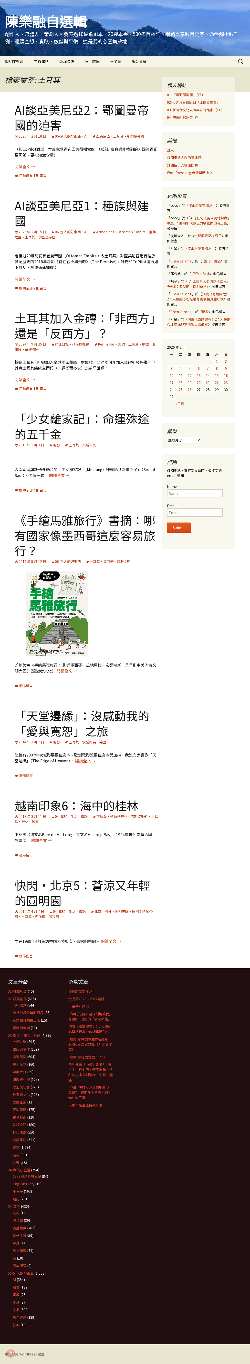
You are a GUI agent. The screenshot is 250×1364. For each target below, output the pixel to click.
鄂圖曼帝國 (135, 136)
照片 (16, 1243)
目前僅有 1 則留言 (32, 175)
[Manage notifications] (11, 1353)
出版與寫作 (21, 1049)
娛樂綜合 (19, 1071)
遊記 (84, 816)
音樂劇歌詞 (21, 1027)
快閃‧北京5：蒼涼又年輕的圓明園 (82, 892)
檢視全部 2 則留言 (32, 288)
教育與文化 (21, 1094)
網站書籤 (139, 61)
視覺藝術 (19, 1117)
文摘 (16, 1309)
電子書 (115, 61)
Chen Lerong (181, 261)
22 (217, 382)
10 (172, 375)
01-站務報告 (17, 991)
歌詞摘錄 (66, 61)
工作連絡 (41, 61)
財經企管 (19, 1124)
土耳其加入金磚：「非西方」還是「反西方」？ (85, 325)
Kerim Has (106, 344)
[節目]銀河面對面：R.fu (86, 1057)
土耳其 (118, 136)
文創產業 (19, 1102)
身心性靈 (19, 1132)
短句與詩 (19, 1317)
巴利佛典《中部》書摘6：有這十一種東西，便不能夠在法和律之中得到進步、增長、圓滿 (90, 1072)
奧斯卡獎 (89, 444)
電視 (16, 1154)
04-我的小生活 (66, 816)
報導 (16, 1294)
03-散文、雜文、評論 (24, 1035)
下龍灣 (101, 816)
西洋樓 (40, 916)
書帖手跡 (19, 1235)
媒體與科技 (21, 1079)
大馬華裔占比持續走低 (85, 1105)
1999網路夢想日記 (27, 1176)
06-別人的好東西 (68, 136)
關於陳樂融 (14, 61)
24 (172, 389)
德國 (102, 741)
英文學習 (19, 1250)
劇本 (16, 1212)
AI (85, 136)
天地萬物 (19, 1064)
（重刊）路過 (211, 261)
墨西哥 (108, 561)
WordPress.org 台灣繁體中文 (189, 172)
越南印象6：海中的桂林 (76, 805)
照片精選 (92, 61)
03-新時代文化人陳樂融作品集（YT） (195, 109)
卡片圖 (18, 1220)
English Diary (23, 1183)
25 (181, 389)
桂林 (24, 821)
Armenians (105, 231)
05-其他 (14, 1206)
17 (172, 382)
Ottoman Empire (132, 231)
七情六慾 (19, 1041)
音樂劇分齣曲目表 (26, 1020)
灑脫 (205, 311)
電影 (56, 444)
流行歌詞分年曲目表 (28, 1012)
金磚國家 (32, 349)
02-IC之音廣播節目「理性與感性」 (193, 102)
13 (199, 375)
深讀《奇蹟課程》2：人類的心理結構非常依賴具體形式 (198, 296)
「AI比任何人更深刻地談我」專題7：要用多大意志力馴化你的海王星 (198, 220)
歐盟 (145, 344)
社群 (16, 1324)
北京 (97, 911)
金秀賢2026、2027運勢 (86, 998)
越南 (35, 821)
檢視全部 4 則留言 (32, 490)
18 (181, 382)
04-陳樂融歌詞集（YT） (185, 117)
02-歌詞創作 (17, 998)
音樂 (16, 1162)
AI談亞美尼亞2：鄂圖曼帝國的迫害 (82, 117)
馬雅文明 (124, 561)
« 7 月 (180, 403)
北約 (121, 344)
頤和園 (54, 916)
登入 (170, 150)
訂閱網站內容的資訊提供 (186, 157)
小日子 (18, 1191)
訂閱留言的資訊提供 (182, 165)
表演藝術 (19, 1109)
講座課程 (19, 1265)
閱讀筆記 (19, 1139)
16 (226, 375)
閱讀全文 (25, 166)
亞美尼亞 (103, 136)
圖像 (16, 1287)
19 (190, 382)
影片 (16, 1302)
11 (181, 375)
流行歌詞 (19, 1005)
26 (190, 389)
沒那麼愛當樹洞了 (202, 205)
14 (208, 375)
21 (208, 382)
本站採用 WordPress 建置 (24, 1354)
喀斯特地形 (139, 816)
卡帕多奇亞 (118, 816)
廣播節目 (19, 1227)
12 (190, 375)
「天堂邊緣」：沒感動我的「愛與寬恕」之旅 (82, 723)
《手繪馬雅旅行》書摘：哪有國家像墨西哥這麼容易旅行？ (85, 535)
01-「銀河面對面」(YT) (185, 94)
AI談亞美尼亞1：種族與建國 (82, 213)
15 (217, 375)
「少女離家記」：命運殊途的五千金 (82, 426)
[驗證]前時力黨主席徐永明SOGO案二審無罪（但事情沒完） (90, 1044)
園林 (108, 911)
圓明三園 (122, 911)
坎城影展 (89, 741)
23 (226, 382)
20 (199, 382)
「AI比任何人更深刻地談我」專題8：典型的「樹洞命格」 (198, 284)
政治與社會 (80, 344)
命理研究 (62, 344)
